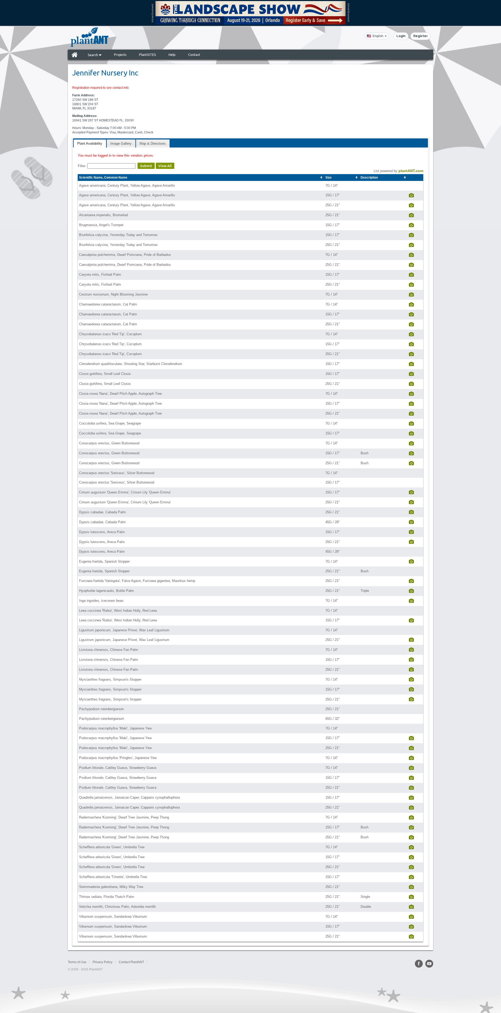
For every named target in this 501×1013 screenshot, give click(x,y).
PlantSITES (147, 54)
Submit (146, 166)
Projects (120, 54)
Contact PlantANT (131, 962)
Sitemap (156, 962)
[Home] (74, 55)
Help (172, 54)
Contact (194, 54)
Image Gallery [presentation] (121, 143)
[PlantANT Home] (89, 37)
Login (400, 36)
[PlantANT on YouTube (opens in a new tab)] (429, 963)
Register (420, 36)
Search (93, 55)
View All (165, 166)
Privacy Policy (102, 962)
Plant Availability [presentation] (89, 143)
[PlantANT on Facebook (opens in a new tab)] (419, 963)
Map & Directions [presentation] (153, 143)
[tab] (90, 143)
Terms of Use (77, 962)
